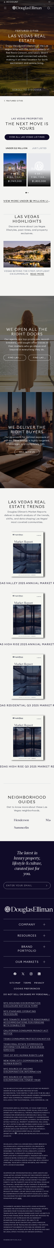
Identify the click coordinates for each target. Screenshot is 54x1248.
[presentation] (27, 173)
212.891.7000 (41, 1108)
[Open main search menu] (49, 8)
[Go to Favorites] (49, 2)
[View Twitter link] (23, 974)
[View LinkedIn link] (39, 974)
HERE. (20, 1198)
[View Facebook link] (15, 974)
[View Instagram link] (31, 974)
